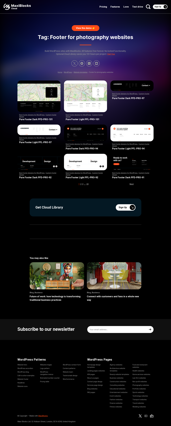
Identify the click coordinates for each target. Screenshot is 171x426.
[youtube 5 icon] (96, 63)
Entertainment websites (118, 392)
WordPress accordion (25, 368)
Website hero (22, 365)
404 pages (91, 374)
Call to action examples (25, 375)
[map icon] (152, 416)
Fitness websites (116, 407)
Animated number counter (50, 378)
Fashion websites (116, 399)
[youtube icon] (146, 416)
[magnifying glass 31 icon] (89, 63)
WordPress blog (23, 372)
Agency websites (116, 365)
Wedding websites (139, 407)
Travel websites (138, 403)
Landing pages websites (96, 371)
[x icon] (74, 63)
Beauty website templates (119, 374)
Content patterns (69, 368)
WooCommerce (68, 379)
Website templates (80, 72)
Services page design (95, 385)
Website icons (22, 386)
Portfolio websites (139, 389)
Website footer (22, 379)
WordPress (68, 72)
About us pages (93, 378)
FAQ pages (91, 392)
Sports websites (138, 392)
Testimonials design (70, 375)
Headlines (21, 383)
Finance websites (116, 403)
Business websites (116, 378)
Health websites (138, 371)
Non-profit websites (139, 382)
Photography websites (140, 385)
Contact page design (94, 382)
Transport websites (139, 399)
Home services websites (141, 374)
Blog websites (92, 389)
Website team (68, 372)
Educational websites (117, 389)
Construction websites (118, 382)
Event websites (115, 396)
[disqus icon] (82, 63)
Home (60, 72)
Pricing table (44, 382)
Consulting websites (117, 385)
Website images (46, 365)
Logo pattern (45, 368)
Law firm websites (139, 378)
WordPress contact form (72, 365)
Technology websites (140, 396)
